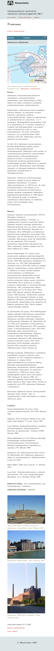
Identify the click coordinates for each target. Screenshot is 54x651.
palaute (36, 17)
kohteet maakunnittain (15, 31)
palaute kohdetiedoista (16, 628)
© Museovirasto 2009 (27, 643)
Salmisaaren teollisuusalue (30, 89)
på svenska (11, 17)
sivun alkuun (12, 631)
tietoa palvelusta (24, 17)
